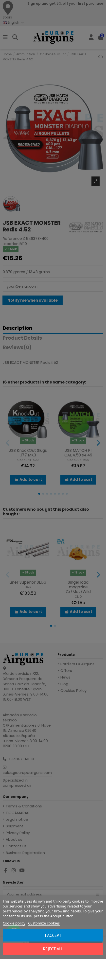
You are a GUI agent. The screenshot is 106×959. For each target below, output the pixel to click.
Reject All (53, 949)
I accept (53, 935)
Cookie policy (14, 923)
